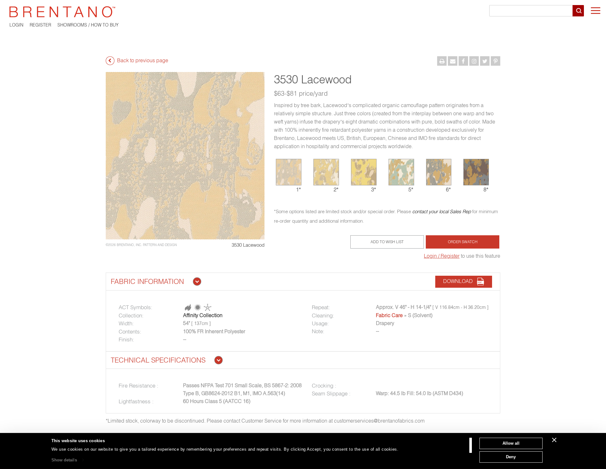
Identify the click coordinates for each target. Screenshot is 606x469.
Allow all (511, 443)
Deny (511, 456)
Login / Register (442, 256)
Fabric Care (389, 315)
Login (16, 25)
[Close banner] (554, 440)
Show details (64, 460)
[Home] (303, 11)
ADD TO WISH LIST (387, 241)
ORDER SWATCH (463, 241)
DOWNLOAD (460, 281)
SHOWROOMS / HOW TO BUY (88, 25)
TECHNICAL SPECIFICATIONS (158, 360)
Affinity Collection (203, 315)
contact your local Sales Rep (441, 211)
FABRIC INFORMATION (147, 281)
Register (40, 25)
